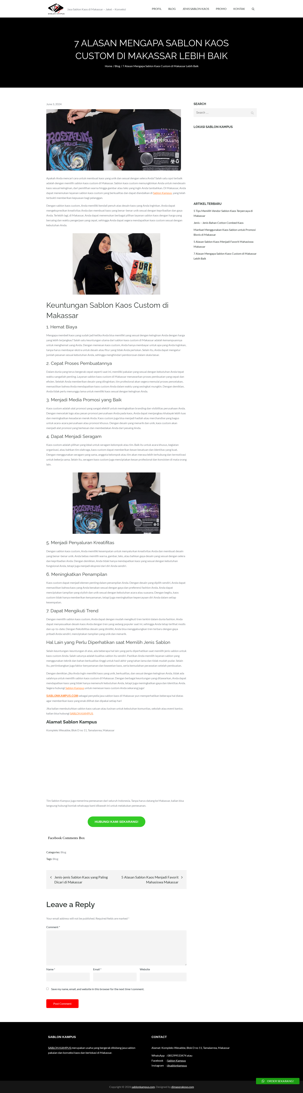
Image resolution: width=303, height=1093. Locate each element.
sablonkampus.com (143, 1086)
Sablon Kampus (162, 193)
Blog (172, 8)
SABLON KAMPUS (81, 713)
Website (145, 969)
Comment (53, 927)
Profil (156, 8)
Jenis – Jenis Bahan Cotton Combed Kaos (219, 222)
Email (97, 969)
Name (50, 969)
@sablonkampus (177, 1065)
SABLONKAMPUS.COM (62, 695)
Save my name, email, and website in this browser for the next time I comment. (97, 989)
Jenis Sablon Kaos (196, 8)
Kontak (239, 8)
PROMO (221, 8)
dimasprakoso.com (182, 1086)
